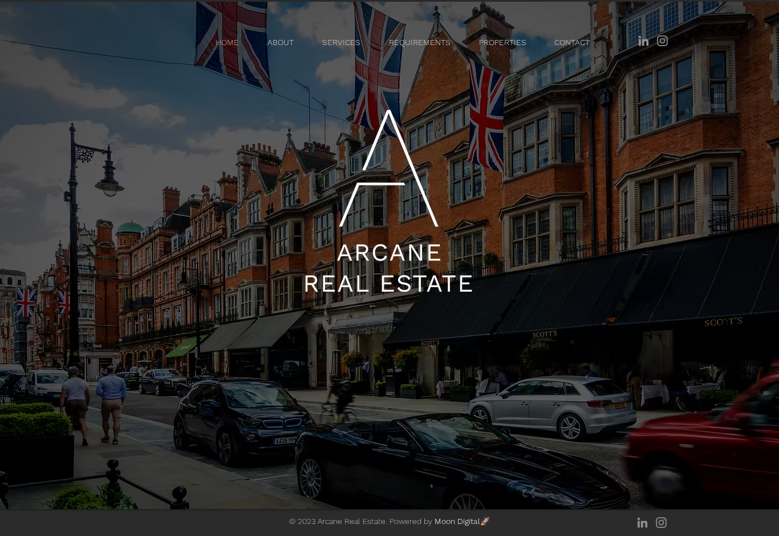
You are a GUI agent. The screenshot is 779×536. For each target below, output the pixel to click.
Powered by (440, 521)
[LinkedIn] (643, 41)
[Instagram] (662, 41)
